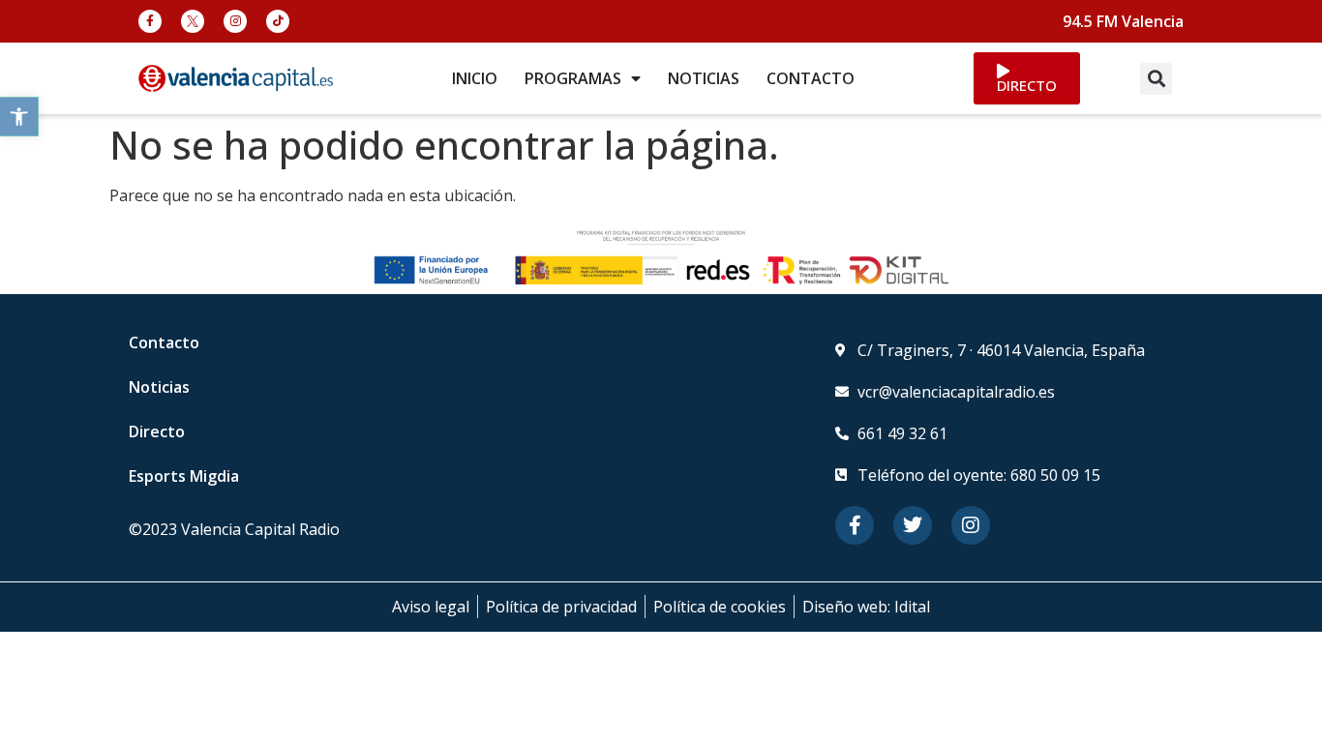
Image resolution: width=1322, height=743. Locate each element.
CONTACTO (810, 78)
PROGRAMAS (573, 78)
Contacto (164, 342)
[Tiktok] (277, 21)
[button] (19, 116)
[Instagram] (235, 21)
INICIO (474, 78)
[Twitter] (912, 525)
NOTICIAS (703, 78)
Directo (157, 431)
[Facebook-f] (150, 21)
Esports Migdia (184, 476)
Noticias (159, 387)
